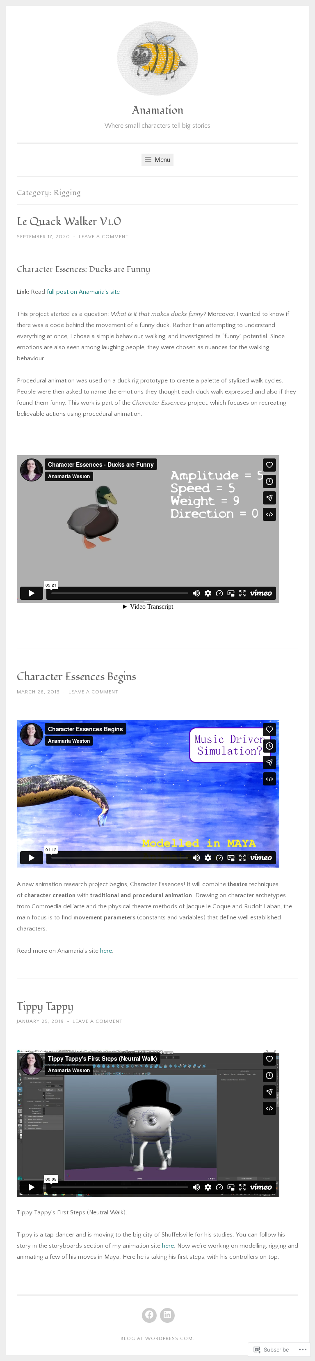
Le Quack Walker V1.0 (69, 221)
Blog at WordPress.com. (157, 1338)
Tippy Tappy (45, 1006)
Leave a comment (104, 236)
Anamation (157, 110)
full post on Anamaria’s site (83, 291)
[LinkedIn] (167, 1315)
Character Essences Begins (76, 677)
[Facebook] (149, 1315)
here (106, 950)
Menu (161, 160)
